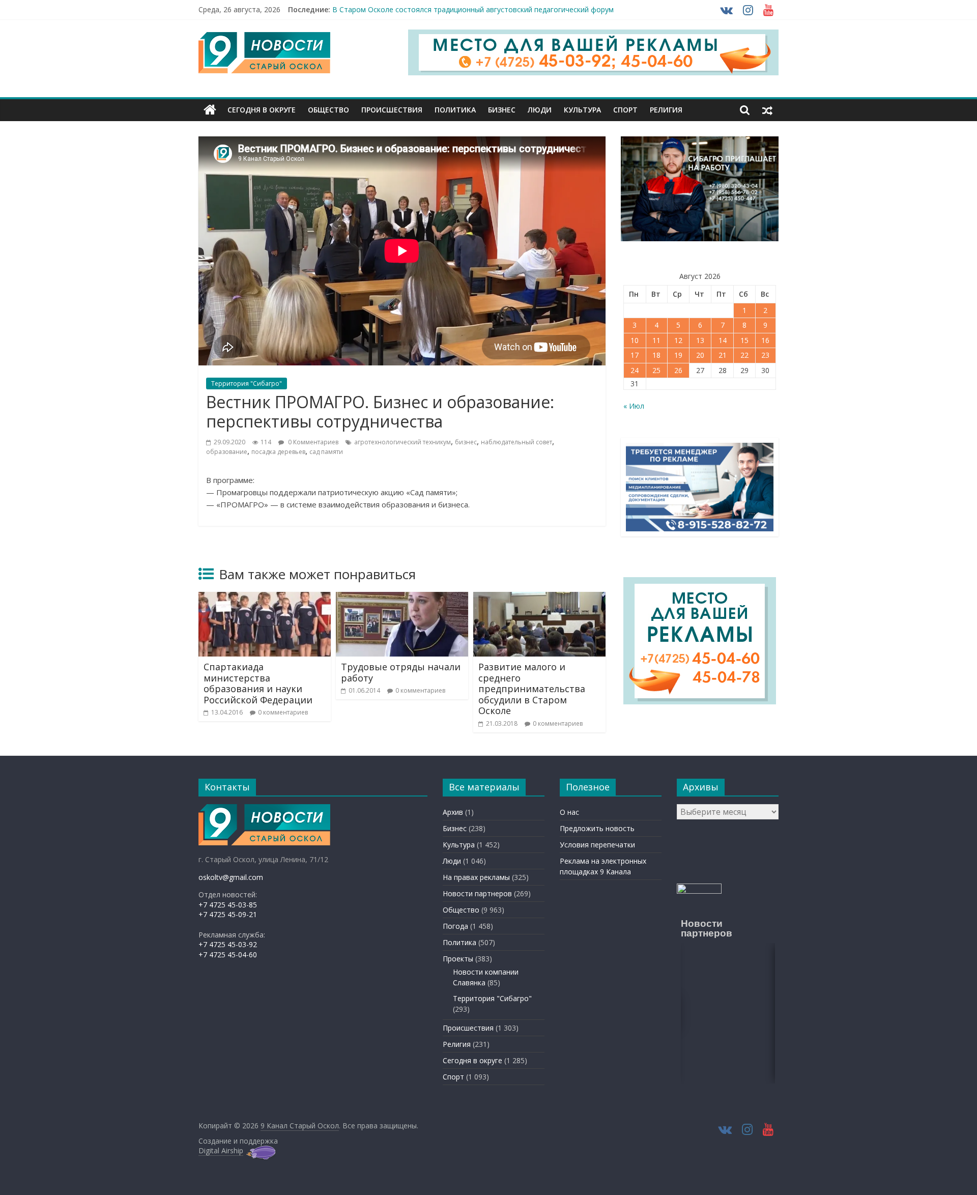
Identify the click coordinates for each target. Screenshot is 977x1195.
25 (656, 370)
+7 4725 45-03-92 (227, 944)
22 (744, 355)
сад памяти (326, 451)
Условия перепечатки (597, 844)
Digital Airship (220, 1150)
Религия (666, 110)
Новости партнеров (477, 893)
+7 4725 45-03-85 (227, 904)
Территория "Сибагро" (246, 383)
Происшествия (391, 110)
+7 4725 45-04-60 (227, 954)
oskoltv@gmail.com (230, 877)
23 (765, 355)
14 (723, 340)
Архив (453, 812)
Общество (328, 110)
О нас (569, 812)
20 (700, 355)
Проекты (458, 958)
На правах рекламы (476, 877)
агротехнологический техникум (402, 442)
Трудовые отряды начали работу (401, 672)
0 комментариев (283, 712)
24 (634, 370)
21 (723, 355)
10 (634, 340)
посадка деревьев (278, 451)
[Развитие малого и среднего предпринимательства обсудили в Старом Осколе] (539, 598)
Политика (455, 110)
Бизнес (501, 110)
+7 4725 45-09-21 (227, 914)
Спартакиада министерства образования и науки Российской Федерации (258, 683)
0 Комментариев (312, 442)
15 (744, 340)
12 (678, 340)
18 (656, 355)
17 (634, 355)
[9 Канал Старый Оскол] (209, 110)
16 (765, 340)
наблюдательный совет (516, 442)
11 (656, 340)
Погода (455, 926)
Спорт (625, 110)
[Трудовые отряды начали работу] (402, 598)
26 (678, 370)
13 (700, 340)
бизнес (466, 442)
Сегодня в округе (261, 110)
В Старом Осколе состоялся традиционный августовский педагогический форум (473, 9)
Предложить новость (597, 828)
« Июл (633, 406)
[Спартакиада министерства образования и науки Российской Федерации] (264, 598)
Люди (540, 110)
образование (226, 451)
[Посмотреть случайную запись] (767, 110)
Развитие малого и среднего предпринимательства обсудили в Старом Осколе (531, 689)
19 (678, 355)
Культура (582, 110)
